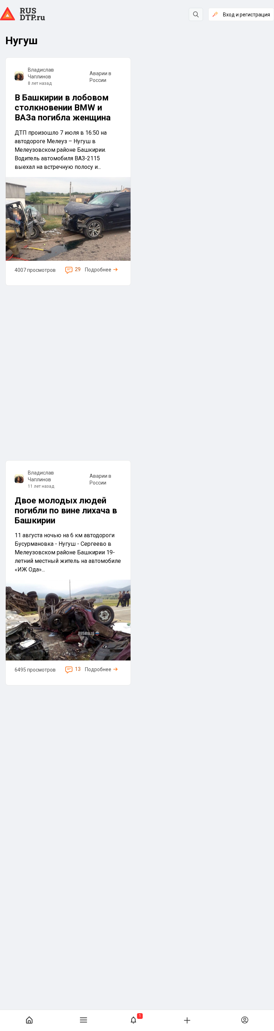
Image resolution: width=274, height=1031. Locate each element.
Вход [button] (246, 14)
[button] (133, 1020)
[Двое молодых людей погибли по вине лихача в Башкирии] (68, 573)
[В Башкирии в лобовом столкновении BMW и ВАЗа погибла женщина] (68, 171)
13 (78, 669)
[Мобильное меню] (83, 1020)
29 (78, 269)
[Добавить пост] (186, 1020)
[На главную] (29, 1020)
